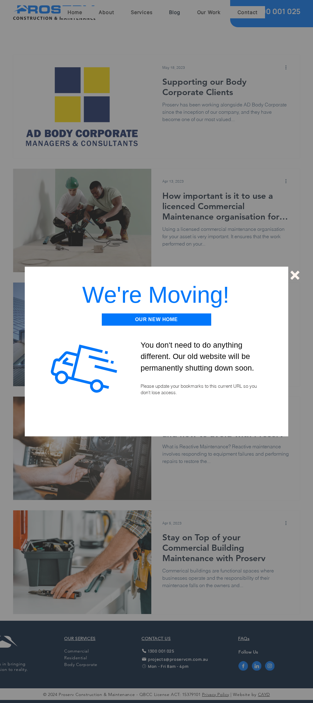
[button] (295, 275)
